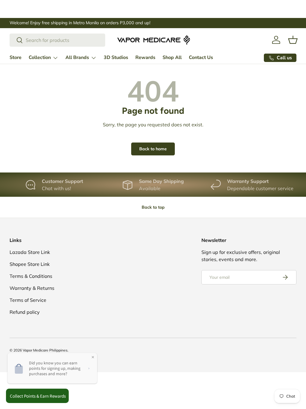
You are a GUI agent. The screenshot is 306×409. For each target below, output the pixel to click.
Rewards (145, 57)
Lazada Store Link (30, 252)
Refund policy (25, 312)
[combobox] (57, 40)
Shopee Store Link (30, 264)
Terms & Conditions (31, 276)
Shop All (172, 57)
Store (16, 57)
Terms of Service (28, 300)
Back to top (153, 207)
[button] (292, 39)
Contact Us (201, 57)
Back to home (153, 149)
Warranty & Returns (32, 288)
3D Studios (116, 57)
